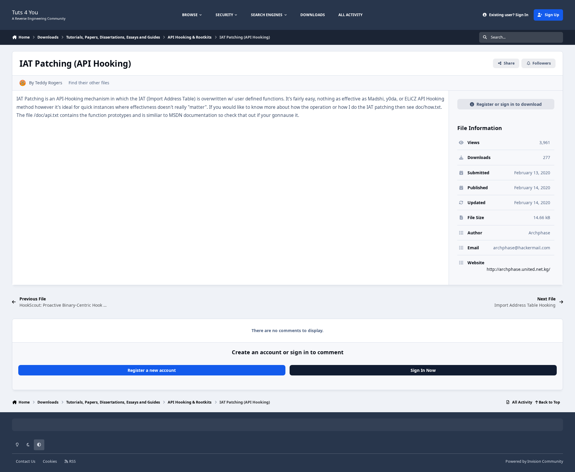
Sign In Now (423, 370)
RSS (72, 461)
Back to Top (549, 402)
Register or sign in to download (509, 104)
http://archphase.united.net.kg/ (518, 269)
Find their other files (89, 82)
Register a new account (152, 370)
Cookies (50, 461)
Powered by (534, 461)
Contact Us (25, 461)
